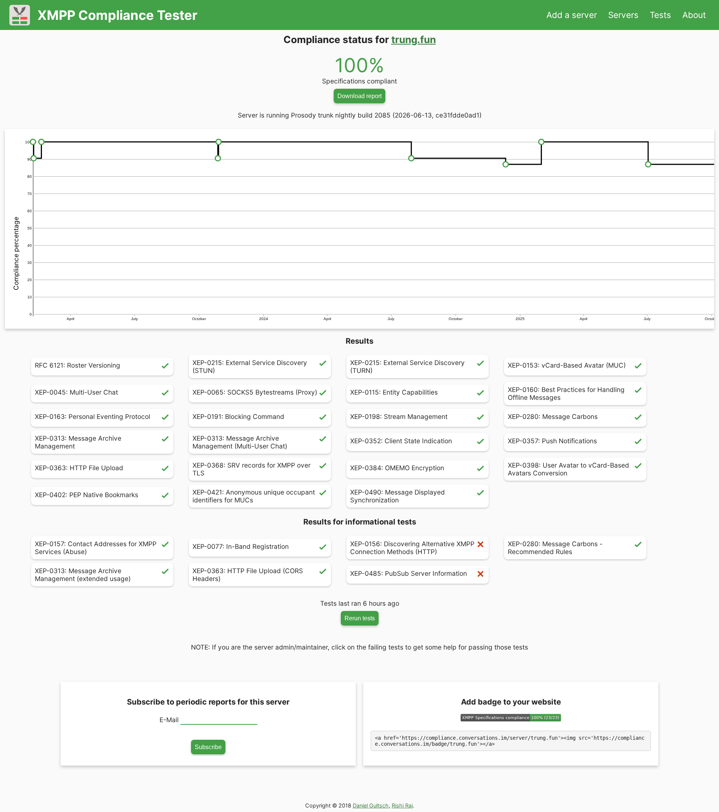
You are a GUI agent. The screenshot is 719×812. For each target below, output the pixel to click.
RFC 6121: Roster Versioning (77, 365)
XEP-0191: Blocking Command (238, 416)
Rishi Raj (402, 805)
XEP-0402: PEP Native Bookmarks (86, 495)
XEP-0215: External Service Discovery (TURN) (407, 366)
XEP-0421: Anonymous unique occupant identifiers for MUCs (253, 496)
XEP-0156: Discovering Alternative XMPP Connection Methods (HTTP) (412, 548)
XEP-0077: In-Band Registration (240, 546)
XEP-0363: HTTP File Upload (79, 468)
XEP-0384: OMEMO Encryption (397, 468)
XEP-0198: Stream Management (399, 416)
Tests (660, 15)
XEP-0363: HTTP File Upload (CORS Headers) (247, 575)
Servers (623, 15)
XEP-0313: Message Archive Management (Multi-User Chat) (239, 442)
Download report (359, 95)
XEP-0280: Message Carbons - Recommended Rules (555, 548)
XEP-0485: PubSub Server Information (408, 573)
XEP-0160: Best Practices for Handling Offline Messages (566, 393)
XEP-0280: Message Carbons (553, 416)
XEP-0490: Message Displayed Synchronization (397, 496)
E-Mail (169, 720)
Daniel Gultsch (371, 805)
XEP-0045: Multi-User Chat (76, 392)
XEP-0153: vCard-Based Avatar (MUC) (567, 365)
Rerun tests (360, 618)
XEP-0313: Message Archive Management (78, 442)
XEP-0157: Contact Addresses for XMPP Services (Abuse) (96, 548)
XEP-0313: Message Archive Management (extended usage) (83, 575)
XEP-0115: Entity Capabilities (394, 392)
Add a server (571, 15)
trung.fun (413, 39)
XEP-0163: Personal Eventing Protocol (92, 416)
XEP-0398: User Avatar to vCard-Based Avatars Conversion (568, 469)
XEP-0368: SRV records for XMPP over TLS (251, 469)
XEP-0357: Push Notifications (552, 441)
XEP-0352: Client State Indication (401, 441)
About (694, 15)
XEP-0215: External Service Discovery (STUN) (249, 366)
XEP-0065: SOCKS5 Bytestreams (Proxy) (254, 392)
